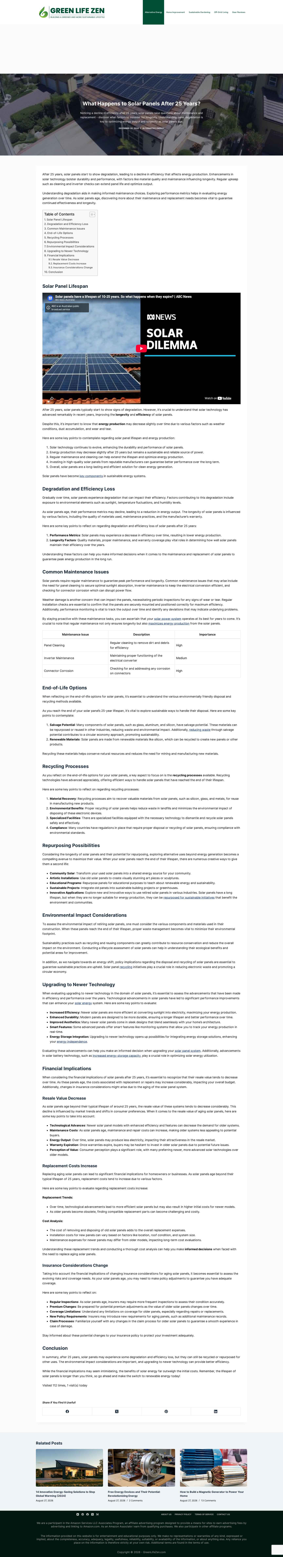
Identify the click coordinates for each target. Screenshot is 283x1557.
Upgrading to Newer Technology (67, 251)
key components (91, 476)
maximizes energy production (168, 623)
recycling (126, 967)
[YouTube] (77, 1514)
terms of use (200, 1542)
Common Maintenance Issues (66, 228)
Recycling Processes (60, 237)
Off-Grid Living (221, 12)
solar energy (83, 1003)
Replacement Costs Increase (69, 263)
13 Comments (208, 1500)
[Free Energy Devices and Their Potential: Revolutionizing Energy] (141, 1468)
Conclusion (55, 272)
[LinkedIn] (216, 1411)
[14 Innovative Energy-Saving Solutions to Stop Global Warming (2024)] (69, 1468)
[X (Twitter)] (117, 1411)
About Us (166, 1514)
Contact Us (223, 1514)
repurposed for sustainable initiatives (189, 897)
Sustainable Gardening (199, 12)
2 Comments (135, 1500)
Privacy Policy (183, 1514)
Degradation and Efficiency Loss (67, 224)
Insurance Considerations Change (73, 267)
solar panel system (188, 1050)
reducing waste (199, 729)
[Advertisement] (141, 49)
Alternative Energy (153, 12)
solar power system (167, 618)
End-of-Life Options (60, 233)
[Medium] (97, 1514)
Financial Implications (60, 255)
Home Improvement (175, 12)
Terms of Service (204, 1514)
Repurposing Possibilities (63, 242)
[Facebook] (67, 1411)
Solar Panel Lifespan (59, 219)
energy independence (72, 1041)
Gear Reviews (238, 12)
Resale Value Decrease (66, 259)
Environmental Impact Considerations (70, 246)
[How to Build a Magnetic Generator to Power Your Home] (213, 1468)
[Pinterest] (166, 1411)
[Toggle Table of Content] (90, 214)
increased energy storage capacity (117, 1055)
